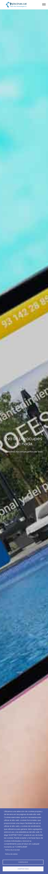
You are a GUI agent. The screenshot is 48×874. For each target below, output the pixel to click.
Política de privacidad (12, 850)
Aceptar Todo (23, 869)
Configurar (23, 862)
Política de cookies (11, 854)
